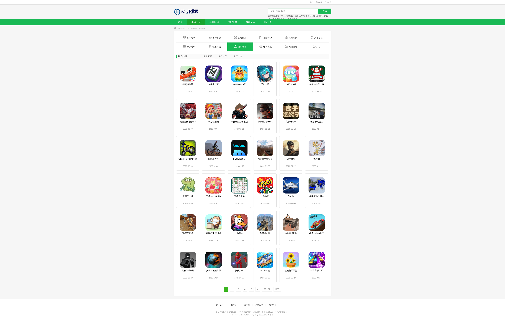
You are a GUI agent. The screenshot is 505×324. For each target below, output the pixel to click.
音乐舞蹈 (216, 47)
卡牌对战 (191, 47)
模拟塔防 (202, 28)
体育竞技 (267, 47)
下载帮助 (232, 305)
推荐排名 (238, 56)
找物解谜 (293, 47)
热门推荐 (222, 56)
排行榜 (267, 22)
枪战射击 (293, 38)
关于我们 (219, 305)
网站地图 (272, 305)
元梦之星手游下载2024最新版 (280, 16)
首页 (310, 2)
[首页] (186, 11)
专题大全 (250, 22)
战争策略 (318, 38)
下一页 (267, 289)
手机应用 (328, 2)
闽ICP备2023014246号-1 (262, 315)
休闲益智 (267, 38)
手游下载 (319, 2)
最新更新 (207, 56)
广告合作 (259, 305)
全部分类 (191, 38)
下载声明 (246, 305)
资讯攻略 (232, 22)
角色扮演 (216, 38)
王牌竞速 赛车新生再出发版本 (285, 18)
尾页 (277, 289)
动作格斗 (242, 38)
